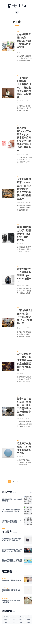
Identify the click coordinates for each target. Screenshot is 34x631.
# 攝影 (13, 619)
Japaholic (29, 202)
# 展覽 (21, 622)
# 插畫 (5, 622)
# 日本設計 (5, 616)
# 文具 (28, 616)
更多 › (31, 492)
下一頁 (23, 481)
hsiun (27, 154)
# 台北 (21, 619)
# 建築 (28, 619)
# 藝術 (5, 619)
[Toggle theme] (17, 12)
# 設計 (13, 622)
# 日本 (21, 616)
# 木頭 (28, 622)
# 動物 (13, 616)
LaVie (27, 373)
